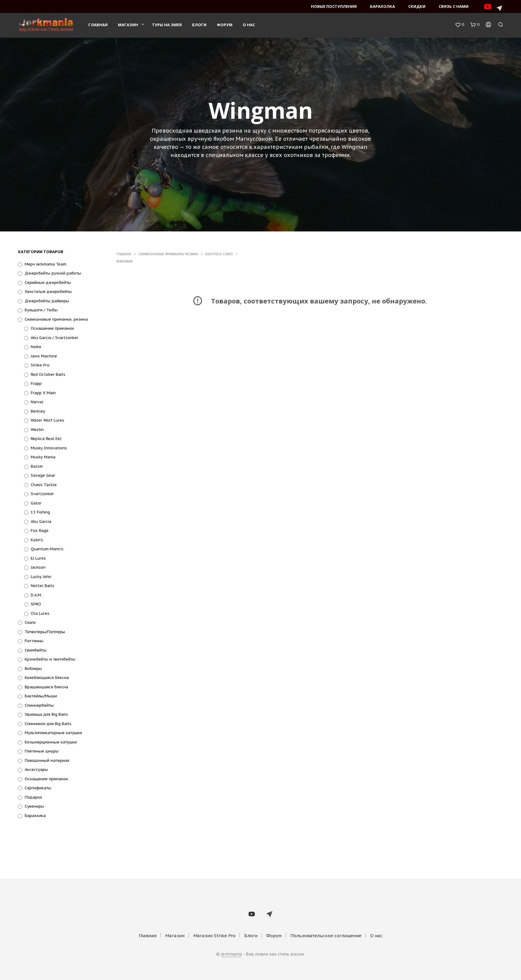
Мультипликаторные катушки (53, 732)
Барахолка (382, 6)
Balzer (37, 466)
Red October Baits (48, 374)
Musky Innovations (49, 448)
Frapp (36, 383)
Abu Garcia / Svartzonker (54, 337)
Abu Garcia (41, 521)
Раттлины (34, 640)
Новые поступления (334, 6)
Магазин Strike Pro (214, 935)
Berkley (38, 411)
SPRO (36, 604)
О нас (249, 24)
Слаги (30, 622)
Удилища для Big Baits (46, 714)
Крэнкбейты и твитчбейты (50, 659)
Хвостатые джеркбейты (48, 291)
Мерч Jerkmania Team (45, 264)
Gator (36, 503)
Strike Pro (40, 365)
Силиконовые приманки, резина (56, 319)
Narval (37, 401)
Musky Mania (43, 457)
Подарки (33, 797)
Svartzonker (42, 493)
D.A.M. (36, 595)
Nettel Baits (42, 585)
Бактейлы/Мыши (41, 696)
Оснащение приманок (52, 328)
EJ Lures (38, 558)
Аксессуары (36, 769)
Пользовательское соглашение (326, 935)
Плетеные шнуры (41, 751)
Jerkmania (231, 954)
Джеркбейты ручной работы (53, 273)
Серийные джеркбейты (48, 282)
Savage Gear (43, 475)
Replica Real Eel (46, 438)
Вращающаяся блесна (46, 686)
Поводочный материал (47, 760)
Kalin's (37, 539)
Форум (224, 24)
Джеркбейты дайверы (47, 300)
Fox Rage (40, 530)
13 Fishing (40, 512)
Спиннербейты (39, 705)
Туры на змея (167, 24)
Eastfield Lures (219, 254)
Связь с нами (454, 6)
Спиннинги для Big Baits (48, 723)
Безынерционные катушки (51, 742)
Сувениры (34, 806)
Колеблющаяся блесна (47, 677)
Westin (37, 429)
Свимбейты (35, 650)
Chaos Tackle (44, 484)
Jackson (38, 567)
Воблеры (33, 668)
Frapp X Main (43, 392)
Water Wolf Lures (47, 420)
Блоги (199, 24)
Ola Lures (40, 613)
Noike (36, 346)
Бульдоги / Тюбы (41, 310)
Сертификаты (38, 787)
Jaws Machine (44, 356)
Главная (98, 24)
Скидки (416, 6)
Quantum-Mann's (47, 548)
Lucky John (41, 576)
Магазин (128, 24)
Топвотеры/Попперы (45, 631)
